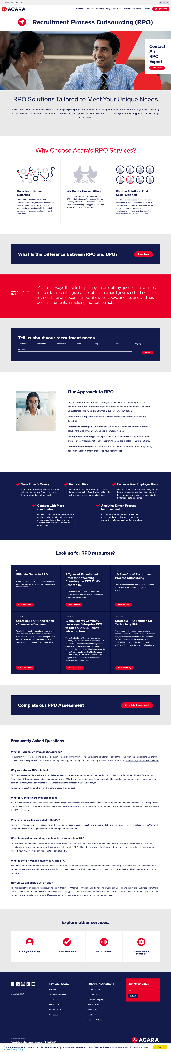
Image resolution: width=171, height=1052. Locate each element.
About (147, 8)
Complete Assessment (137, 705)
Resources (116, 8)
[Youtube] (33, 984)
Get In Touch (157, 68)
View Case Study (25, 668)
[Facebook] (12, 984)
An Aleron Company (95, 1000)
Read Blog (143, 254)
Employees (164, 2)
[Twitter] (18, 984)
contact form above (27, 895)
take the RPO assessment (50, 895)
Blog (108, 8)
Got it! (160, 1047)
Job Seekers (137, 8)
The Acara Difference (95, 8)
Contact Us (53, 1015)
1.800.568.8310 (17, 994)
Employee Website (94, 1020)
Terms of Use (92, 1010)
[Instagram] (23, 984)
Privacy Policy (93, 1005)
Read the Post (74, 605)
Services (79, 8)
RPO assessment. (22, 810)
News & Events (55, 1010)
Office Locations (55, 1005)
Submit (147, 352)
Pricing (127, 8)
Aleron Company (35, 1042)
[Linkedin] (28, 984)
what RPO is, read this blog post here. (142, 760)
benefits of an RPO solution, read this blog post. (54, 788)
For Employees (93, 995)
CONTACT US (161, 9)
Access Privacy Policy (13, 1049)
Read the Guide (24, 605)
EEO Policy (91, 1015)
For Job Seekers (93, 990)
